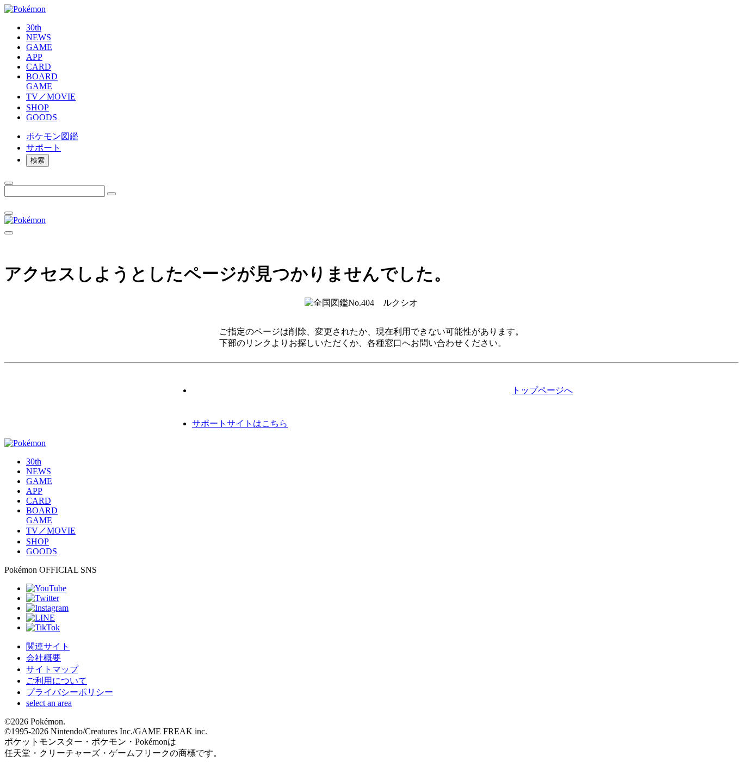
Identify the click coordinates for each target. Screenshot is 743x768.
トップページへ (542, 390)
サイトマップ (52, 669)
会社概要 (43, 657)
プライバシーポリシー (69, 692)
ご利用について (56, 680)
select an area (49, 703)
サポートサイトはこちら (240, 423)
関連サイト (48, 646)
